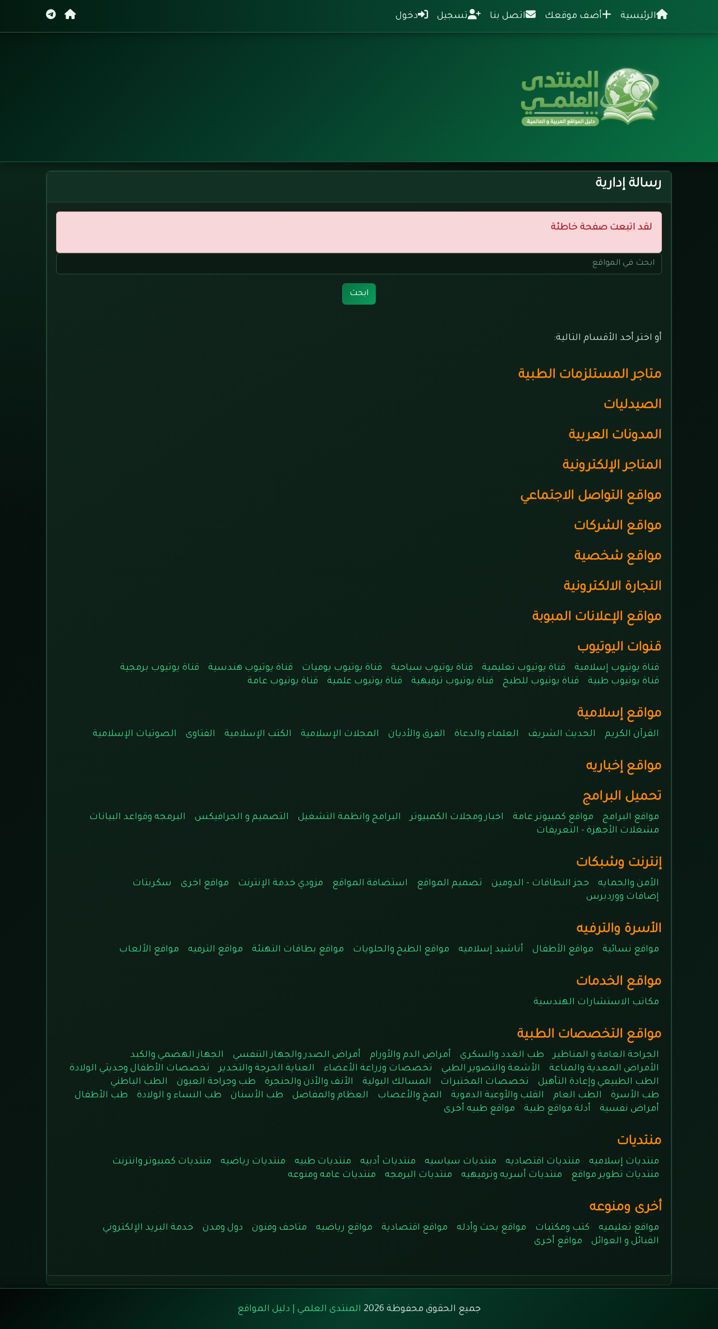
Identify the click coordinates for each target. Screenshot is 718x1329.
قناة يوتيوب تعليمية (523, 668)
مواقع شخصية (618, 557)
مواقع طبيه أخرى (479, 1109)
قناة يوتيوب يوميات (342, 668)
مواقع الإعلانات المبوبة (597, 618)
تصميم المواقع (449, 884)
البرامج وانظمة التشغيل (349, 817)
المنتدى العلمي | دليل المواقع (299, 1309)
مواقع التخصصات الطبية (589, 1035)
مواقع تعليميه (629, 1228)
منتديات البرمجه (418, 1175)
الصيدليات (633, 406)
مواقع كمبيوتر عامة (553, 817)
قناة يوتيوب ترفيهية (452, 682)
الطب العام (577, 1096)
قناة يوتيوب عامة (282, 682)
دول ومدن (222, 1228)
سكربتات (152, 884)
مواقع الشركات (618, 527)
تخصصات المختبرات (484, 1082)
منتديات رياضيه (253, 1162)
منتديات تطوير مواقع (615, 1175)
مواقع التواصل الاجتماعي (591, 497)
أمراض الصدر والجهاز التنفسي (297, 1055)
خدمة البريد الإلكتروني (148, 1228)
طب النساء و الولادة (179, 1096)
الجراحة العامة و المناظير (606, 1055)
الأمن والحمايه (628, 884)
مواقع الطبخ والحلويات (401, 950)
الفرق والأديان (416, 734)
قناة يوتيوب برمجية (159, 668)
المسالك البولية (396, 1082)
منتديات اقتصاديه (542, 1162)
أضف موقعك (573, 16)
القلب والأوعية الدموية (497, 1096)
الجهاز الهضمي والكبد (177, 1055)
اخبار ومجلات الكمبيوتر (457, 817)
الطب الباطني (139, 1082)
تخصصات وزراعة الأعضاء (378, 1069)
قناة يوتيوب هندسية (250, 668)
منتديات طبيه (322, 1162)
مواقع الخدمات (619, 983)
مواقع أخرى (558, 1241)
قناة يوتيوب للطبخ (541, 682)
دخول (406, 16)
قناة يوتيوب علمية (364, 682)
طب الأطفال (101, 1096)
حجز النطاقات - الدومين (540, 884)
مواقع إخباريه (624, 767)
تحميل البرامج (622, 797)
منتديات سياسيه (460, 1162)
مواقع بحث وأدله (491, 1228)
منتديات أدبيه (388, 1162)
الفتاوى (200, 734)
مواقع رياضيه (344, 1228)
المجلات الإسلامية (340, 734)
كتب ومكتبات (562, 1228)
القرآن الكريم (632, 734)
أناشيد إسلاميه (490, 950)
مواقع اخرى (205, 884)
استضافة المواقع (370, 884)
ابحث (359, 293)
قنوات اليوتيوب (619, 648)
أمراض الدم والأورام (410, 1055)
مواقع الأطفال (562, 950)
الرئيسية (638, 16)
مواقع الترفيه (215, 950)
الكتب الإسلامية (258, 734)
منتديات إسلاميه (624, 1162)
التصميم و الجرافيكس (242, 817)
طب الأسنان (257, 1096)
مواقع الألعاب (149, 950)
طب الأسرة (635, 1096)
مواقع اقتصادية (414, 1228)
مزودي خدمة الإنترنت (280, 884)
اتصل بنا (508, 16)
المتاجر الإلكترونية (612, 466)
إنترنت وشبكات (619, 864)
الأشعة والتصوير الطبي (490, 1069)
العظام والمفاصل (330, 1096)
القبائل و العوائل (625, 1241)
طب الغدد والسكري (502, 1055)
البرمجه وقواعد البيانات (137, 817)
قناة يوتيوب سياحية (432, 668)
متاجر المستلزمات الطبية (590, 376)
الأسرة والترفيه (619, 930)
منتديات (639, 1142)
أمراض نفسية (629, 1109)
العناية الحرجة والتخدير (267, 1069)
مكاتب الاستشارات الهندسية (596, 1002)
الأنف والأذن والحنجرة (309, 1082)
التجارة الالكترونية (613, 588)
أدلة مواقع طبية (557, 1109)
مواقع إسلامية (619, 714)
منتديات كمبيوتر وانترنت (161, 1162)
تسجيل (452, 16)
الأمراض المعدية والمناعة (604, 1069)
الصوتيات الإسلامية (135, 734)
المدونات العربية (615, 436)
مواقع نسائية (630, 950)
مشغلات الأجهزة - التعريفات (597, 831)
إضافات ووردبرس (622, 897)
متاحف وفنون (279, 1228)
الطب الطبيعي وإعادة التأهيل (598, 1082)
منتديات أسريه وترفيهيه (511, 1175)
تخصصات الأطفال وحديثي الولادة (140, 1069)
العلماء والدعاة (486, 734)
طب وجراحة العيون (216, 1082)
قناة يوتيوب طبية (623, 682)
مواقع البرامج (630, 817)
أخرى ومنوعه (626, 1208)
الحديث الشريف (562, 734)
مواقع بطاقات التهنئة (298, 950)
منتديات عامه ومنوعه (332, 1175)
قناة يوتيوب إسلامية (616, 668)
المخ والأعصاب (410, 1096)
